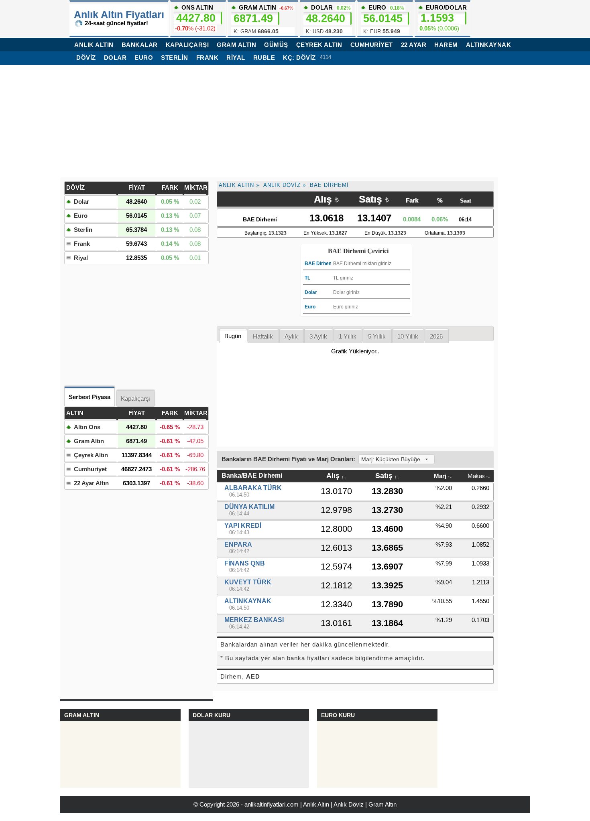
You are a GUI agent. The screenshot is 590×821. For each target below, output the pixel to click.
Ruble (264, 57)
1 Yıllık (347, 336)
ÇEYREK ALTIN (319, 44)
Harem (446, 44)
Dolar (115, 57)
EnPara (238, 544)
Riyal (235, 57)
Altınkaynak (488, 44)
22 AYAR (414, 44)
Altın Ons (87, 427)
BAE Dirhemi (329, 185)
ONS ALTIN (195, 18)
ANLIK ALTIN (94, 44)
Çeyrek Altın (91, 455)
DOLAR (328, 19)
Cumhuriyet (90, 469)
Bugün (232, 335)
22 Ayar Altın (91, 483)
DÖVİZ (86, 57)
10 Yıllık (407, 336)
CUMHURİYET (371, 44)
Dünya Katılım (249, 506)
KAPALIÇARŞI (187, 44)
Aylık (291, 336)
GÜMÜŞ (276, 44)
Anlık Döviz (282, 185)
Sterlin (174, 57)
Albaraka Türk (253, 487)
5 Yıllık (377, 336)
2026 (436, 336)
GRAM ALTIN (236, 44)
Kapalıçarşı (136, 398)
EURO (383, 19)
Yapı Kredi (242, 525)
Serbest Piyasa (89, 396)
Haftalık (263, 336)
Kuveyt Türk (247, 582)
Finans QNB (244, 563)
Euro (143, 57)
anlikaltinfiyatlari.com (271, 804)
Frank (207, 57)
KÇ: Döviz (299, 57)
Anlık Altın (236, 185)
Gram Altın (89, 441)
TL (307, 278)
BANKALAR (140, 44)
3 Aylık (318, 336)
